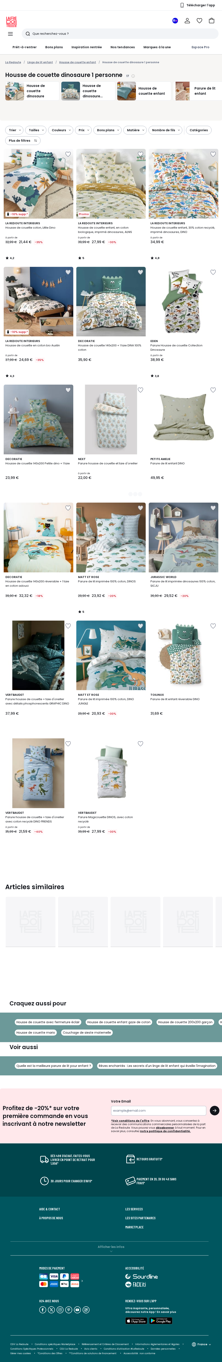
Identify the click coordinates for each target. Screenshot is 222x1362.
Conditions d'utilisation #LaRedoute (124, 1348)
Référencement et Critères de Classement (105, 1344)
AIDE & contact (49, 1209)
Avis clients (90, 1348)
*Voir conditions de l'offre (130, 1121)
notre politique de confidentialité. (165, 1131)
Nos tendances (123, 47)
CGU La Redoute (69, 1348)
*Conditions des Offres (50, 1353)
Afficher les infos (111, 1247)
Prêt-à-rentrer (25, 47)
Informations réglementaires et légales (157, 1344)
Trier (12, 130)
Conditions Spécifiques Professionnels (31, 1348)
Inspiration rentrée (87, 47)
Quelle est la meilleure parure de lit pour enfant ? (53, 1066)
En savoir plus (166, 1312)
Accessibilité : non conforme (139, 1353)
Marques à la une (157, 47)
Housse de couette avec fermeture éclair (48, 1022)
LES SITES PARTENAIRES (140, 1218)
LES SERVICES (134, 1209)
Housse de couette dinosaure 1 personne (130, 62)
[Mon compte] (187, 20)
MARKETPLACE (134, 1227)
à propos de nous (51, 1218)
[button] (211, 20)
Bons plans (54, 47)
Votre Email (121, 1101)
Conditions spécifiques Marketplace (55, 1344)
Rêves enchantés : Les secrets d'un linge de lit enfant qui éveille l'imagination (157, 1066)
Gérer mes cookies (20, 1353)
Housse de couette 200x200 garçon (185, 1022)
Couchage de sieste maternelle (87, 1032)
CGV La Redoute (19, 1344)
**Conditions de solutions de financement (93, 1353)
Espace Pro (200, 47)
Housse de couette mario (35, 1032)
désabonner (165, 1127)
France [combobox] (202, 1344)
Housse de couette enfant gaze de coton (118, 1022)
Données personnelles (163, 1348)
